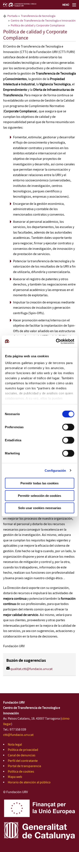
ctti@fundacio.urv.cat (18, 735)
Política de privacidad (23, 750)
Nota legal (15, 744)
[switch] (68, 427)
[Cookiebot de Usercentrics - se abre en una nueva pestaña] (56, 341)
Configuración (55, 470)
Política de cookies (21, 771)
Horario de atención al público (29, 782)
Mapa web (15, 777)
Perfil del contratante (23, 761)
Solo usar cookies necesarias (39, 508)
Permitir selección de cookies (39, 495)
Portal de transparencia (24, 766)
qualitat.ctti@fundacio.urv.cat (31, 669)
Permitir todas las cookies (39, 483)
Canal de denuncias (21, 755)
